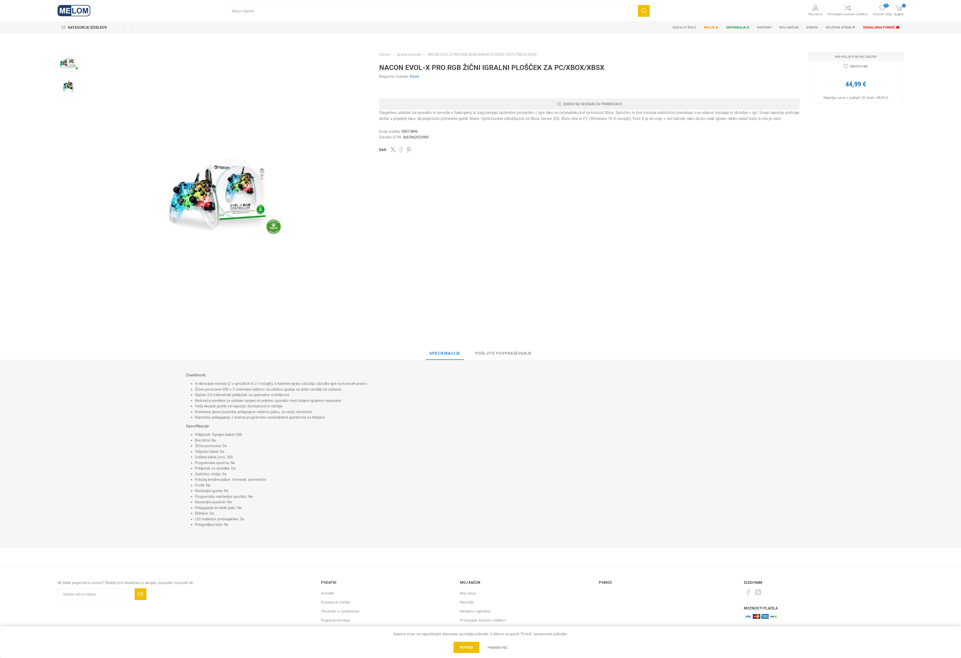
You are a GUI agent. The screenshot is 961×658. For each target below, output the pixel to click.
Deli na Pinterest (408, 149)
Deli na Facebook (401, 149)
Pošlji (140, 594)
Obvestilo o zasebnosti (340, 611)
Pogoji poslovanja (335, 620)
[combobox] (432, 11)
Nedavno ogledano (475, 611)
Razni (414, 76)
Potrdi (466, 648)
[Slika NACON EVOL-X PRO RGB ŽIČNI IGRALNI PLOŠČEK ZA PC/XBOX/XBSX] (68, 62)
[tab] (445, 353)
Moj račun (815, 14)
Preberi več (498, 648)
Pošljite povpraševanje (503, 353)
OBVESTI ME (859, 66)
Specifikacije (444, 353)
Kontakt (327, 593)
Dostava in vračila (335, 602)
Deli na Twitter (393, 149)
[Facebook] (749, 592)
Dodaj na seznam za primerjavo (592, 104)
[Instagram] (758, 592)
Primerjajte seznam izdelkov (848, 14)
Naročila (466, 602)
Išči (644, 11)
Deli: (383, 149)
